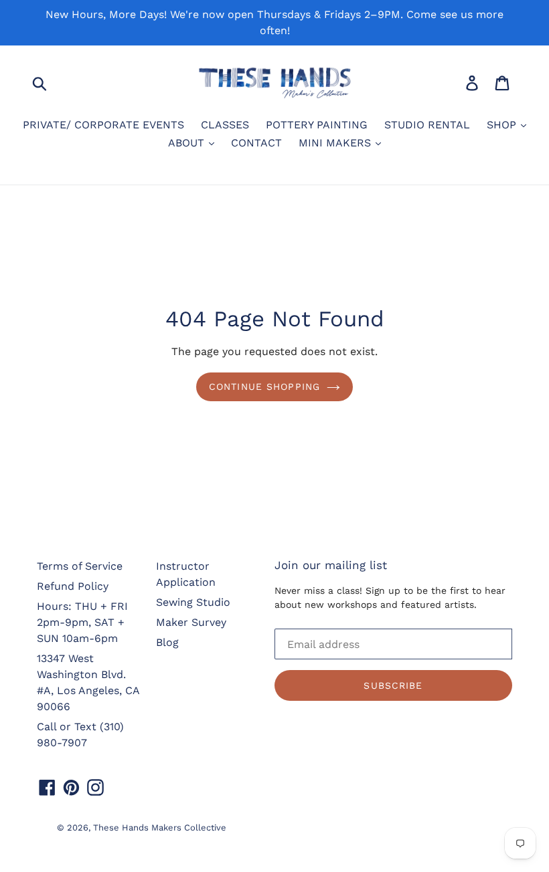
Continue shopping (264, 386)
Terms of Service (80, 566)
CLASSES (225, 124)
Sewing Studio (193, 602)
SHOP (503, 124)
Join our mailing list (330, 565)
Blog (167, 642)
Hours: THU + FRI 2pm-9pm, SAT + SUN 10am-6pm (82, 622)
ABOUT (188, 142)
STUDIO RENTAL (427, 124)
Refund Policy (72, 586)
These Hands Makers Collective (159, 828)
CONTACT (256, 142)
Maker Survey (191, 622)
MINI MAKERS (336, 142)
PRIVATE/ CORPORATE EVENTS (103, 124)
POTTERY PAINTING (317, 124)
